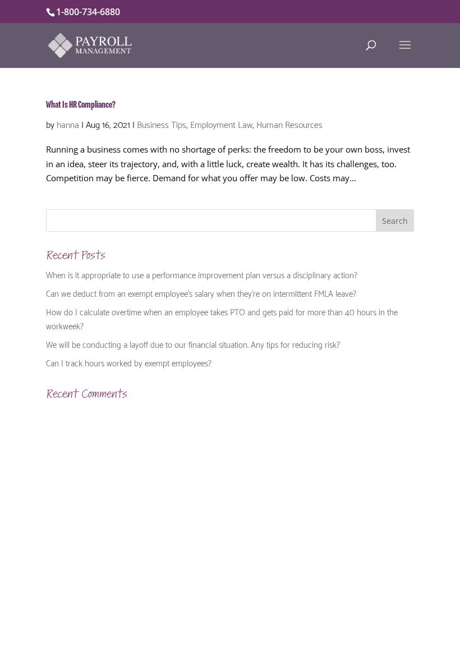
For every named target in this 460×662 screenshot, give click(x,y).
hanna (68, 123)
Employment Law (221, 123)
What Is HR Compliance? (81, 105)
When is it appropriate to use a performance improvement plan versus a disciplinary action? (201, 274)
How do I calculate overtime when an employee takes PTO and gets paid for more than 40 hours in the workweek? (222, 318)
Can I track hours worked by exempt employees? (128, 362)
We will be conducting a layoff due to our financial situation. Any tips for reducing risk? (193, 344)
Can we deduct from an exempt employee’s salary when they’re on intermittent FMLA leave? (201, 293)
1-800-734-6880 (88, 12)
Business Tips (161, 123)
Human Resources (289, 123)
